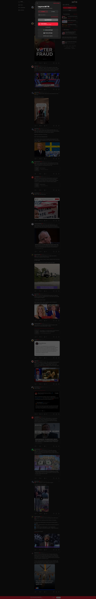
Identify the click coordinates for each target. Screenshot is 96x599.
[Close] (37, 3)
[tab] (43, 12)
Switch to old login (56, 3)
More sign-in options (49, 35)
